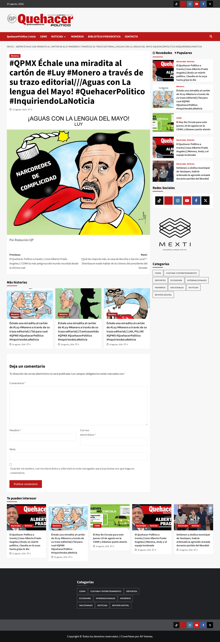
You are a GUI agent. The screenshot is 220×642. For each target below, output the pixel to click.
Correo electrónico (88, 432)
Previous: (43, 261)
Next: (114, 261)
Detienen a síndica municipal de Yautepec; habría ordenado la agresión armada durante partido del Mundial (193, 173)
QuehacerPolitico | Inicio (21, 36)
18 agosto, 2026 (116, 344)
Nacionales (181, 61)
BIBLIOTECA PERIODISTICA (104, 36)
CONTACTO (131, 36)
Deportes (160, 280)
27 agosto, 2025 (19, 109)
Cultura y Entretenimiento (181, 273)
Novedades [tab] (163, 53)
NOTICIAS (57, 36)
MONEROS (77, 36)
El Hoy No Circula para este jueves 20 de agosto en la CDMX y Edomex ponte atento (193, 125)
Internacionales (196, 280)
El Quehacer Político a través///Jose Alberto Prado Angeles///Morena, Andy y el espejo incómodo (192, 149)
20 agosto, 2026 (19, 344)
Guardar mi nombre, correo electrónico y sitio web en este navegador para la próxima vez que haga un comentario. (72, 470)
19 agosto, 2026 (67, 344)
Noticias (190, 61)
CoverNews (128, 636)
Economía (176, 280)
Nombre (15, 430)
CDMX (43, 36)
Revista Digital (163, 294)
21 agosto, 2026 (19, 553)
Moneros (15, 55)
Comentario (17, 383)
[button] (211, 37)
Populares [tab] (184, 53)
